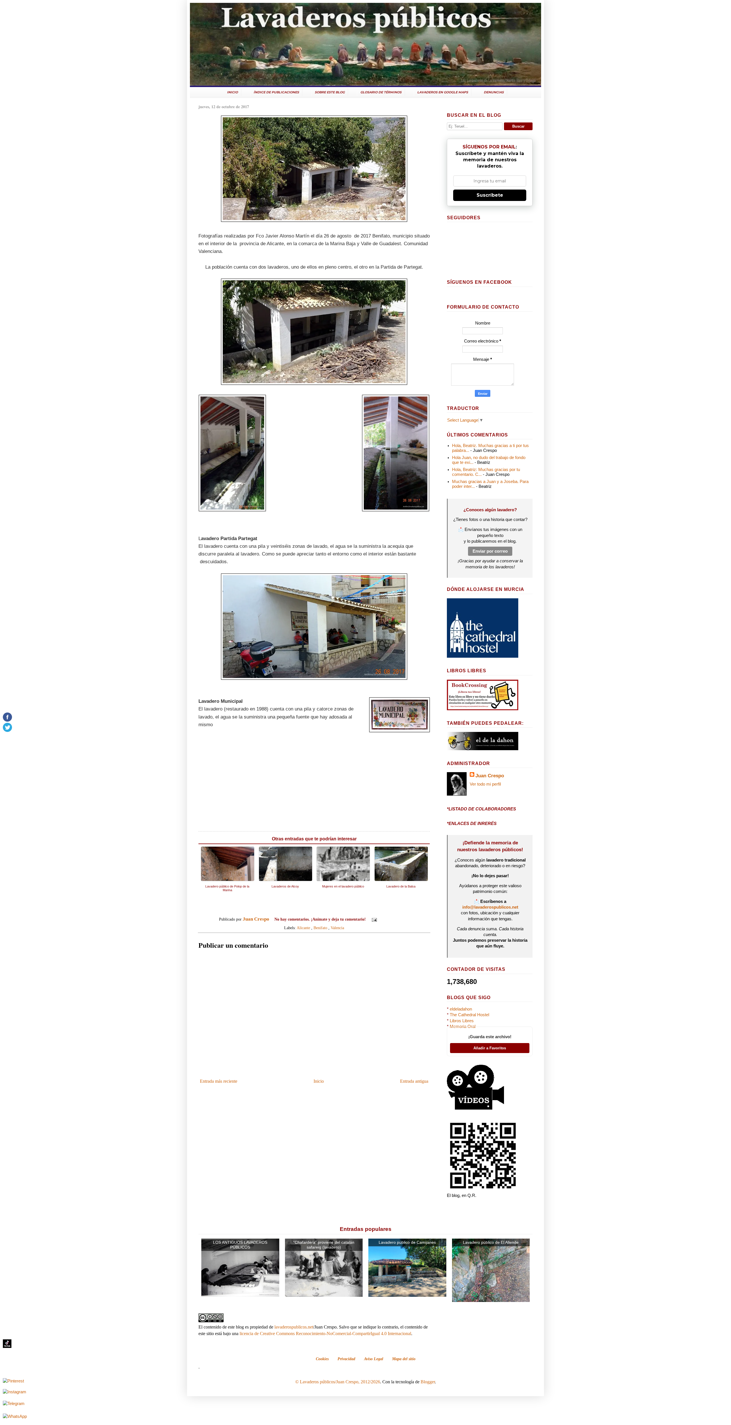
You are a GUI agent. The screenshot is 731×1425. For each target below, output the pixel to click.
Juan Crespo (489, 775)
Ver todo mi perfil (485, 784)
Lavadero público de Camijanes (407, 1242)
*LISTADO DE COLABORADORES (481, 809)
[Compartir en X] (395, 920)
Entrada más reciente (218, 1081)
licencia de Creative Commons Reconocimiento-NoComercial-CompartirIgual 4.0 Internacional (325, 1333)
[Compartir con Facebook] (401, 920)
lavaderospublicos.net (293, 1327)
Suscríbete (490, 195)
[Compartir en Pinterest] (406, 920)
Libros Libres (462, 1021)
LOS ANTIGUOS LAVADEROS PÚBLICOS (240, 1244)
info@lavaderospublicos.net (490, 907)
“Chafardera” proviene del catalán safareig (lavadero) (323, 1244)
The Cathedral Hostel (469, 1015)
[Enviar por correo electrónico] (384, 920)
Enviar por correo (490, 551)
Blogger (428, 1381)
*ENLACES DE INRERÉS (472, 823)
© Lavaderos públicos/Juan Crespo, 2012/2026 (337, 1381)
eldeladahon (461, 1009)
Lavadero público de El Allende (491, 1242)
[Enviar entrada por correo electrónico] (374, 919)
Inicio (319, 1081)
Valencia (337, 927)
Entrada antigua (414, 1081)
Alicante (303, 927)
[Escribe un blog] (390, 920)
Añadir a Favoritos (489, 1048)
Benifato (320, 927)
